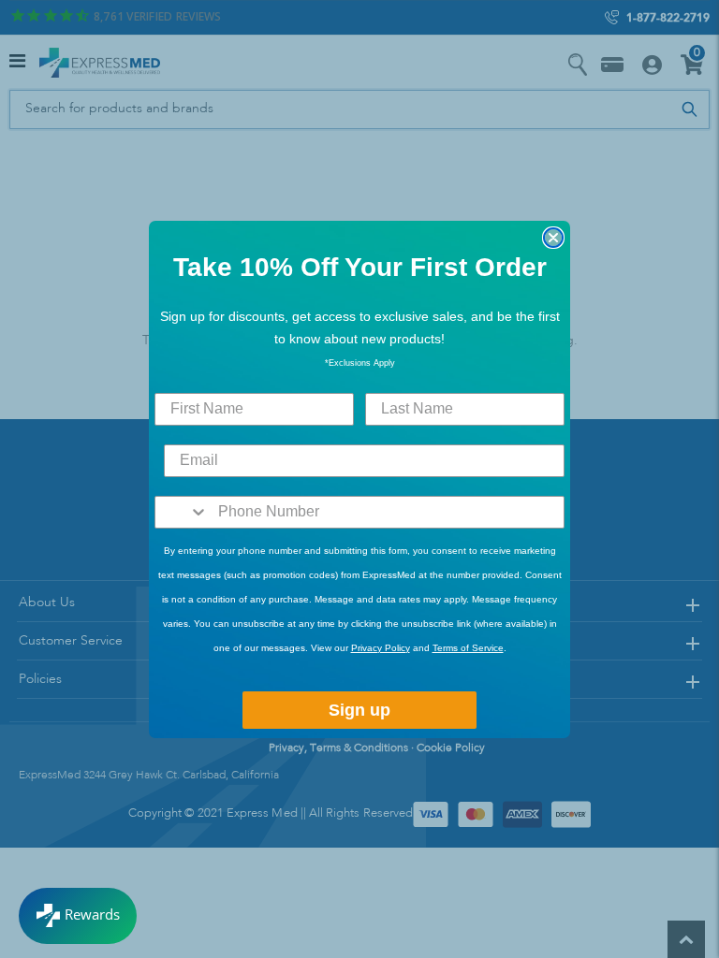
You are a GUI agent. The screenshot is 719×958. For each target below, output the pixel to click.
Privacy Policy (380, 648)
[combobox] (182, 512)
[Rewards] (78, 916)
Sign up (359, 710)
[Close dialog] (553, 237)
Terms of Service (468, 648)
